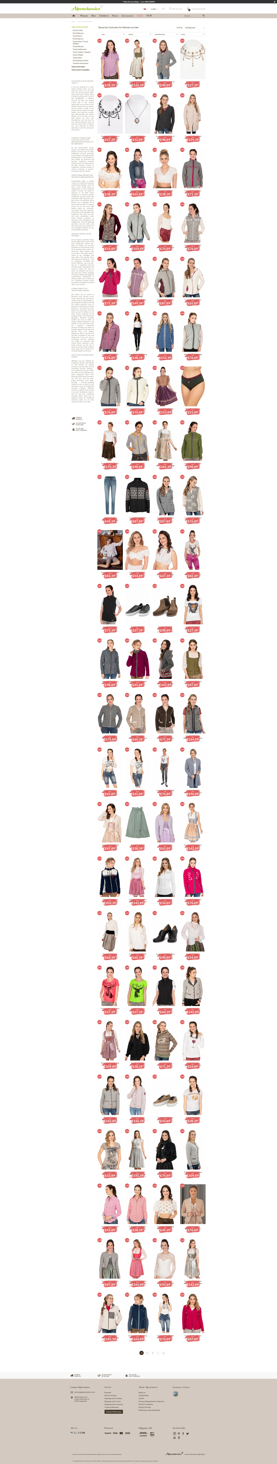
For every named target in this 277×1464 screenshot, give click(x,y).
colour (130, 34)
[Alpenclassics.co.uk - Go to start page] (91, 7)
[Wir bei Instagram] (174, 1434)
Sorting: (180, 27)
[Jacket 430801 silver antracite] (137, 223)
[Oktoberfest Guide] (174, 1438)
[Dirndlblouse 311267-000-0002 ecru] (165, 168)
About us (141, 1392)
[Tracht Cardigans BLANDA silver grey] (193, 986)
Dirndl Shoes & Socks (80, 60)
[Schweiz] (83, 1432)
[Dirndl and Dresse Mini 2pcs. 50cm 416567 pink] (137, 877)
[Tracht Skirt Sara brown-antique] (110, 441)
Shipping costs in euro (112, 1401)
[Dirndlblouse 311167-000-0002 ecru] (137, 550)
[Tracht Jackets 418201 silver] (165, 495)
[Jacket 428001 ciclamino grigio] (137, 659)
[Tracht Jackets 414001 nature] (193, 277)
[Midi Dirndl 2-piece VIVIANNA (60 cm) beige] (165, 441)
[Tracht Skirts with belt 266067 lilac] (165, 386)
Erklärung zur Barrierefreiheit (149, 1410)
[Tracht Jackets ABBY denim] (137, 168)
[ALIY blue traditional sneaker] (165, 1095)
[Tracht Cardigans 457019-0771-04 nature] (137, 713)
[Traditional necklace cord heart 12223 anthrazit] (110, 114)
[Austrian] (80, 1432)
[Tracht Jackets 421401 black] (137, 495)
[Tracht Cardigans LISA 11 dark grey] (165, 114)
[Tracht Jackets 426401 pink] (193, 877)
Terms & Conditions (145, 1404)
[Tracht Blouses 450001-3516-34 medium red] (137, 1204)
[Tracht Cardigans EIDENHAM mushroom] (193, 768)
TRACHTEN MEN (78, 67)
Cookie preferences (111, 1407)
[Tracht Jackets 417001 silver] (165, 277)
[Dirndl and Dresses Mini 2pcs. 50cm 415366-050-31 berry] (110, 1040)
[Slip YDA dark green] (193, 386)
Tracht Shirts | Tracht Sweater (80, 42)
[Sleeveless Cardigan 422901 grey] (110, 604)
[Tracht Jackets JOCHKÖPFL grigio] (110, 713)
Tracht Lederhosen (80, 49)
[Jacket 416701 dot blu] (110, 659)
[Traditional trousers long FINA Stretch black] (137, 332)
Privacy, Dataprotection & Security (151, 1401)
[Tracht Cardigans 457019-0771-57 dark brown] (165, 713)
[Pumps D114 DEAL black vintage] (165, 931)
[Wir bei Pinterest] (179, 1434)
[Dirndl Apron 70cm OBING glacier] (137, 822)
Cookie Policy (143, 1395)
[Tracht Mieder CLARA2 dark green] (193, 659)
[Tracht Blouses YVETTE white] (137, 931)
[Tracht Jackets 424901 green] (193, 441)
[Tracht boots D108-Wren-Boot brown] (165, 604)
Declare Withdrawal (113, 1412)
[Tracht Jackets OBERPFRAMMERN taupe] (193, 1204)
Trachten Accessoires (80, 63)
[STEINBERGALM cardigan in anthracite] (165, 659)
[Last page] (163, 1353)
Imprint (141, 1398)
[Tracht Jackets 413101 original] (110, 223)
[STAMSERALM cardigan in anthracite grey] (193, 1150)
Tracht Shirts (77, 36)
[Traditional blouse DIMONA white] (165, 877)
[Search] (204, 16)
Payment (107, 1392)
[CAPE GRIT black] (165, 1150)
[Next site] (158, 1353)
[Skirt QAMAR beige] (110, 931)
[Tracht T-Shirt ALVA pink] (110, 986)
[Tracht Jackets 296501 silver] (193, 495)
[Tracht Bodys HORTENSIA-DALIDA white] (165, 1259)
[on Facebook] (183, 1434)
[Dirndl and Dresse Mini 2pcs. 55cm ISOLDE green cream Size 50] (137, 59)
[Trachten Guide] (179, 1438)
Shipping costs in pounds (113, 1404)
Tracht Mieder (78, 55)
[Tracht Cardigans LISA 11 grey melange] (165, 59)
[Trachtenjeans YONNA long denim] (165, 1313)
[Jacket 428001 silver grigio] (110, 386)
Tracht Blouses (78, 46)
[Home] (74, 15)
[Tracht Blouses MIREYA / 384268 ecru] (110, 550)
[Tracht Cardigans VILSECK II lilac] (165, 822)
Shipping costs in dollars (113, 1398)
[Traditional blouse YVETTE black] (137, 1040)
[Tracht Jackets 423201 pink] (137, 277)
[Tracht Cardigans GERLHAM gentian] (165, 332)
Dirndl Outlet (78, 30)
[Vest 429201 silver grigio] (193, 332)
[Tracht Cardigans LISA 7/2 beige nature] (193, 114)
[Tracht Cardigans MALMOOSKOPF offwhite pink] (137, 1095)
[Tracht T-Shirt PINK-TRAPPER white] (193, 604)
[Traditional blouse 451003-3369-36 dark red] (110, 59)
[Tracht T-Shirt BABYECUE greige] (110, 1150)
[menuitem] (195, 15)
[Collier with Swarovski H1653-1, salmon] (137, 114)
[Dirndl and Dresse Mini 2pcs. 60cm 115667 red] (137, 1259)
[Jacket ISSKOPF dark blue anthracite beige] (110, 877)
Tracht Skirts (77, 58)
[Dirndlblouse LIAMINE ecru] (165, 1204)
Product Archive (144, 1407)
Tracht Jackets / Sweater (82, 52)
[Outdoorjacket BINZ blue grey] (137, 1313)
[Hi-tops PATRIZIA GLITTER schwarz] (137, 604)
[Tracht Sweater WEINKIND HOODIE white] (193, 1040)
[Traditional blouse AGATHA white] (193, 931)
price (183, 34)
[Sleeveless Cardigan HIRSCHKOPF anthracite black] (193, 713)
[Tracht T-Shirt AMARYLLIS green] (137, 986)
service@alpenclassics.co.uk (84, 1392)
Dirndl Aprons (78, 39)
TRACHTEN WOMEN (79, 27)
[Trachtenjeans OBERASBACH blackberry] (110, 768)
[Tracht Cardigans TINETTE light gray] (137, 441)
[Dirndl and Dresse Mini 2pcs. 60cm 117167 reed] (193, 1259)
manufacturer (160, 34)
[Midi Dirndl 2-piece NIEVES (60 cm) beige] (137, 1150)
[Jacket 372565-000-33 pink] (110, 822)
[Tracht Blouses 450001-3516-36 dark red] (110, 1204)
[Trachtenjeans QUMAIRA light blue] (110, 495)
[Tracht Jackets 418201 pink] (110, 332)
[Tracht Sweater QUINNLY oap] (165, 1040)
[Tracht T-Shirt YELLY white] (193, 1095)
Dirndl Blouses (78, 33)
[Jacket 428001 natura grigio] (137, 386)
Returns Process (110, 1395)
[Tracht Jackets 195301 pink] (193, 1313)
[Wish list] (163, 9)
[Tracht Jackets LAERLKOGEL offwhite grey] (110, 1313)
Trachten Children (80, 70)
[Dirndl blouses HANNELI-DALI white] (165, 550)
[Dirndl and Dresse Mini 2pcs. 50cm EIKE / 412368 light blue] (193, 822)
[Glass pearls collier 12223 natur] (193, 59)
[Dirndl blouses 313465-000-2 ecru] (110, 168)
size (103, 34)
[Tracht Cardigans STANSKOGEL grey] (110, 1095)
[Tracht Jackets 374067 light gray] (110, 1259)
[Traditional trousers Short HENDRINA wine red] (165, 223)
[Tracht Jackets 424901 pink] (110, 277)
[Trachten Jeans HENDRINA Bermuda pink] (193, 550)
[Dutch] (74, 1432)
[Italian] (77, 1432)
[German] (71, 1432)
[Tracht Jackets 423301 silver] (193, 223)
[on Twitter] (187, 1434)
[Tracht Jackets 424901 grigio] (193, 168)
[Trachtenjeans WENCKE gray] (165, 768)
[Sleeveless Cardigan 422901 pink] (165, 986)
